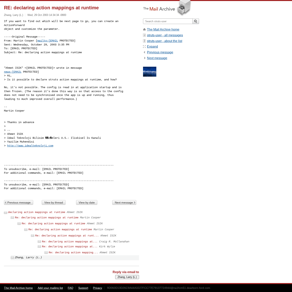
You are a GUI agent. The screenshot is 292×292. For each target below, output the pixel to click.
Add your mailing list (50, 287)
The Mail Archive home (163, 29)
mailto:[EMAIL (47, 40)
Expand (152, 46)
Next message (124, 202)
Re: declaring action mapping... (73, 252)
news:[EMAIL (12, 71)
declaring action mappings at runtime (36, 212)
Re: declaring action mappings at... (70, 241)
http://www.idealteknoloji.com (30, 145)
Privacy (97, 287)
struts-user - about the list (164, 41)
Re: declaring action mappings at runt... (67, 235)
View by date (87, 202)
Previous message (19, 202)
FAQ (70, 287)
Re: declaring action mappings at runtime (46, 217)
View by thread (53, 202)
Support (83, 287)
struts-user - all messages (165, 35)
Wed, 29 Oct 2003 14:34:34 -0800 (46, 14)
